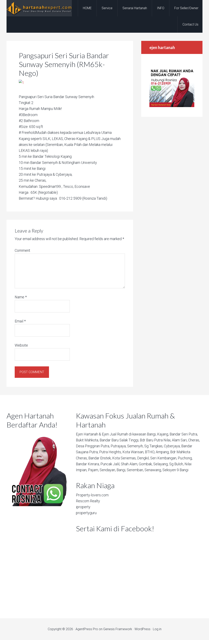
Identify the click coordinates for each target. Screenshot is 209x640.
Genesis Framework (117, 629)
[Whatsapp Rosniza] (171, 106)
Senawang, (153, 470)
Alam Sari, (179, 440)
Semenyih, (135, 446)
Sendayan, (108, 470)
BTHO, (150, 452)
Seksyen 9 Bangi (175, 470)
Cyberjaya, (172, 446)
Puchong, (185, 458)
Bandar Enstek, (99, 458)
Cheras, (194, 440)
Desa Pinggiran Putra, (93, 446)
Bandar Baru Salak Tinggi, (119, 440)
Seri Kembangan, (163, 458)
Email (20, 321)
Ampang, (162, 452)
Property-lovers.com (92, 495)
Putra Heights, (110, 452)
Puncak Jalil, (110, 464)
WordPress (142, 629)
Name (21, 297)
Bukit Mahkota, (87, 440)
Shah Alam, (129, 464)
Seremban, (135, 470)
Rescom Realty (88, 501)
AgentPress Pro (87, 629)
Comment (22, 250)
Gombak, (145, 464)
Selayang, (160, 464)
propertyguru (86, 513)
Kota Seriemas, (124, 458)
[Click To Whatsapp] (37, 468)
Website (21, 345)
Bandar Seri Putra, (184, 434)
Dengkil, (143, 458)
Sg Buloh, (176, 464)
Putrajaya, (118, 446)
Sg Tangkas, (153, 446)
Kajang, (163, 434)
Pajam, (93, 470)
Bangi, (151, 434)
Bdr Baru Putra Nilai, (155, 440)
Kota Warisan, (133, 452)
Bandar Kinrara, (88, 464)
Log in (157, 629)
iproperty (83, 507)
